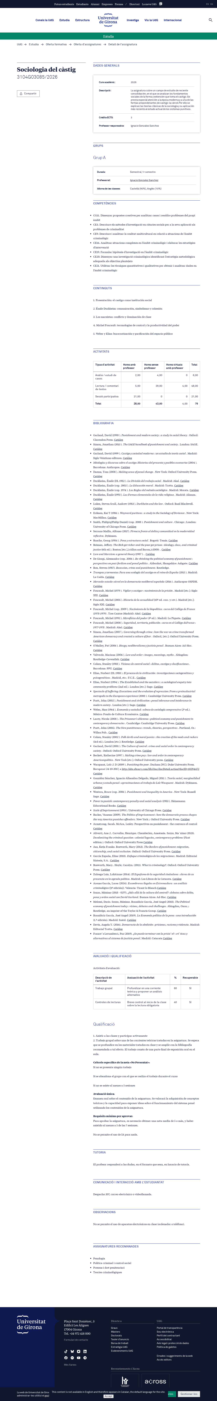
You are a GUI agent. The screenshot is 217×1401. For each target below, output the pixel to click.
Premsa (119, 4)
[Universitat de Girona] (31, 1325)
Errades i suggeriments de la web (175, 1356)
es (207, 4)
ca (211, 4)
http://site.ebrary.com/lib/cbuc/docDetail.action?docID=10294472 (160, 769)
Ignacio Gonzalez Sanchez (144, 180)
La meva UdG (149, 4)
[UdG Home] (108, 20)
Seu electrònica (165, 1332)
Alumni (95, 4)
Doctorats (116, 1335)
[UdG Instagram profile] (79, 1351)
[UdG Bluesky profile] (72, 1351)
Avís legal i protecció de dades (173, 1343)
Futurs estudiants (64, 4)
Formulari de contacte (76, 1340)
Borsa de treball (119, 1343)
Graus (114, 1328)
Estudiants (82, 4)
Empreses (107, 4)
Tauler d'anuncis (120, 1339)
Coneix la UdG (45, 20)
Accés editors (164, 1360)
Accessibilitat (164, 1339)
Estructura (82, 20)
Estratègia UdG (119, 1347)
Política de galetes (166, 1347)
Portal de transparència (169, 1328)
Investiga (133, 20)
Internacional (173, 20)
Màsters (115, 1332)
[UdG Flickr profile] (72, 1358)
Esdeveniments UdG (122, 1351)
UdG (19, 44)
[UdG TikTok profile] (66, 1351)
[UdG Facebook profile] (66, 1358)
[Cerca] (210, 20)
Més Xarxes (70, 1365)
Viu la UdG (151, 20)
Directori (134, 4)
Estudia (64, 20)
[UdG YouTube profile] (79, 1358)
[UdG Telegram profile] (85, 1358)
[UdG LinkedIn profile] (85, 1351)
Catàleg (118, 439)
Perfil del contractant (168, 1335)
